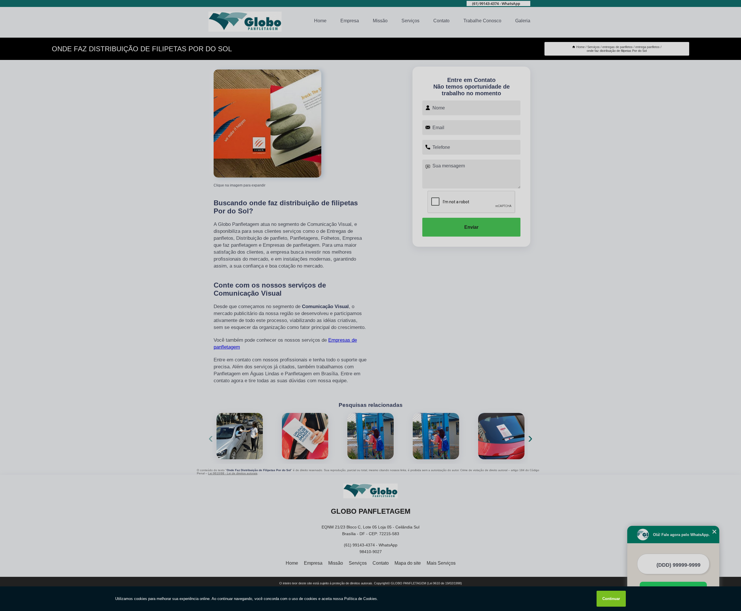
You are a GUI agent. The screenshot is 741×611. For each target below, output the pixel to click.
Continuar (611, 599)
